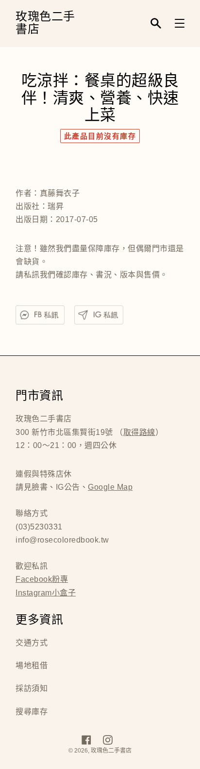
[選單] (179, 23)
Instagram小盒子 (46, 593)
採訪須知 (32, 688)
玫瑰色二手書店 (45, 23)
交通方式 (32, 643)
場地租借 (32, 665)
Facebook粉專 (42, 579)
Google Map (110, 487)
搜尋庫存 (32, 711)
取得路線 (139, 432)
